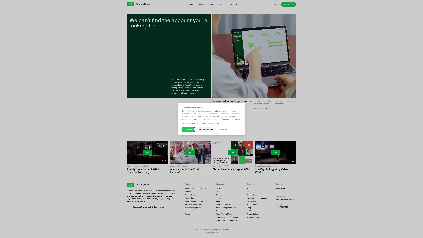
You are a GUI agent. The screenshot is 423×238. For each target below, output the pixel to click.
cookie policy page (197, 123)
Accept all (188, 129)
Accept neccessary (206, 129)
